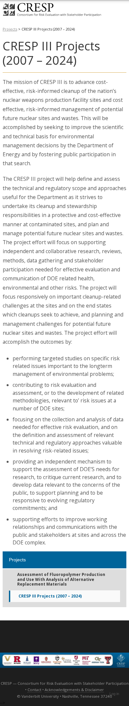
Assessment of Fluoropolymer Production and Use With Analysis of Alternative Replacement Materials (61, 579)
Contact (34, 689)
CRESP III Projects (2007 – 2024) (50, 596)
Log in (114, 694)
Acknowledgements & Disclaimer (74, 689)
